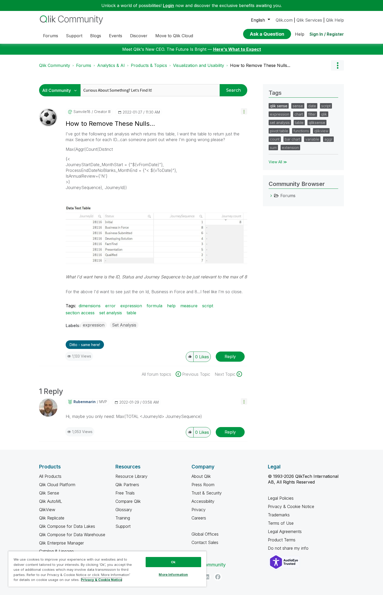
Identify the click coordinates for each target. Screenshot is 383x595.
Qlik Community (54, 65)
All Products (50, 476)
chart (298, 114)
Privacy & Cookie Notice (291, 506)
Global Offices (205, 534)
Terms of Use (281, 523)
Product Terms (281, 539)
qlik (324, 114)
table (131, 312)
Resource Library (131, 476)
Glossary (123, 509)
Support (123, 526)
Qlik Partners (127, 484)
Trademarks (279, 514)
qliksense (317, 122)
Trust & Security (206, 493)
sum (273, 147)
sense (298, 106)
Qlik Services (309, 20)
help (171, 305)
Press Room (202, 484)
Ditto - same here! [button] (85, 344)
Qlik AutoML (50, 501)
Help (299, 34)
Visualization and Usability (198, 65)
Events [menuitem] (115, 35)
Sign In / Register (327, 34)
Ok (173, 562)
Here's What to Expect (237, 49)
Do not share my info (289, 548)
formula (154, 305)
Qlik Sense (49, 493)
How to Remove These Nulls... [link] (260, 65)
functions (301, 131)
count (275, 139)
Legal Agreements (285, 531)
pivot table (279, 131)
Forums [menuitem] (50, 35)
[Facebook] (218, 577)
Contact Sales (204, 542)
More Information (173, 574)
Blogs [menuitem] (95, 35)
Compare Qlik (128, 501)
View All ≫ (278, 162)
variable (312, 139)
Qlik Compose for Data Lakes (67, 526)
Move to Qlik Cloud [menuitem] (174, 35)
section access (80, 312)
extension (290, 147)
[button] (244, 111)
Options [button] (337, 65)
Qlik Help (335, 20)
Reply (230, 356)
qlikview (321, 131)
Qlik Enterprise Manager (61, 543)
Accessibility (202, 501)
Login (168, 5)
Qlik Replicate (51, 518)
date (312, 106)
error (110, 305)
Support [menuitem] (74, 35)
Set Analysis (124, 325)
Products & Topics (149, 65)
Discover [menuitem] (138, 35)
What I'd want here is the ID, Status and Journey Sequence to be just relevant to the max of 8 (156, 276)
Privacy (198, 509)
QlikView (47, 509)
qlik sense (278, 106)
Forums (83, 65)
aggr (328, 139)
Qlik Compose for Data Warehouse (72, 534)
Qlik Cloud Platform (57, 484)
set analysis (110, 312)
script (207, 305)
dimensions (90, 305)
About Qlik (201, 476)
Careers (198, 518)
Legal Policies (281, 498)
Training (122, 518)
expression (131, 305)
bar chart (292, 139)
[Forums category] (271, 195)
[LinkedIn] (207, 577)
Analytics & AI (111, 65)
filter (312, 114)
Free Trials (125, 493)
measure (188, 305)
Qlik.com (284, 20)
